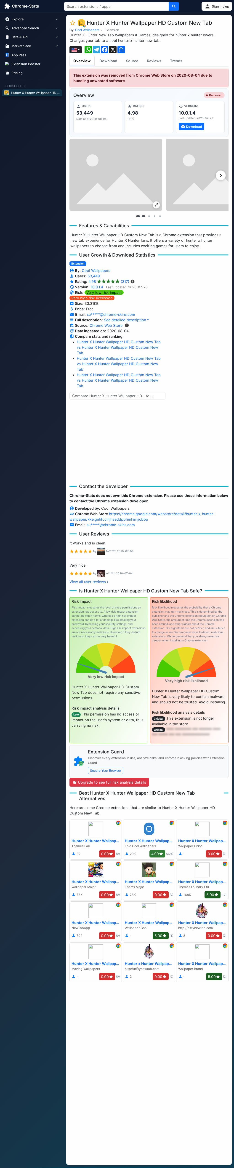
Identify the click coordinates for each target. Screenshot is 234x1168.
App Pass (18, 55)
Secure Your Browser (105, 770)
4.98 (108, 281)
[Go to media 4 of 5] (154, 216)
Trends (176, 61)
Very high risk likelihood (92, 298)
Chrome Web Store (106, 325)
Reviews (154, 61)
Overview (82, 61)
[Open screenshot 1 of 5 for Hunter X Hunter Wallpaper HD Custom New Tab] (115, 175)
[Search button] (174, 6)
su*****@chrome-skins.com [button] (111, 314)
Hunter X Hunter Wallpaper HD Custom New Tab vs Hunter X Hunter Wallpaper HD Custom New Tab (119, 347)
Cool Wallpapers (87, 30)
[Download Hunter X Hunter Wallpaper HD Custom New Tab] (200, 117)
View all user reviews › (88, 581)
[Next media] (221, 175)
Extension (112, 30)
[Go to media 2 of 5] (143, 216)
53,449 (94, 276)
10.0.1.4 (97, 287)
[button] (217, 6)
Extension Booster (25, 64)
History (17, 85)
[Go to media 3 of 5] (149, 216)
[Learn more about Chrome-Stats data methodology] (127, 325)
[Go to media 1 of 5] (138, 216)
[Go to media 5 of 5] (160, 216)
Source (132, 61)
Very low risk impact (104, 292)
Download (108, 61)
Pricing (17, 73)
